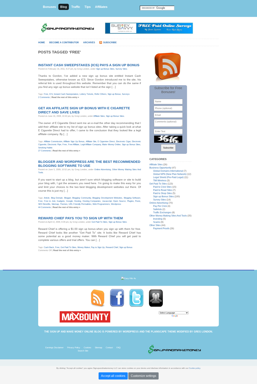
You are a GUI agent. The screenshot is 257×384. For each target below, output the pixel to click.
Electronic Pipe (54, 144)
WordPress (131, 331)
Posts (137, 201)
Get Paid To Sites (99, 222)
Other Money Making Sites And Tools (168, 215)
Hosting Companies (92, 201)
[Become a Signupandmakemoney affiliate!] (157, 298)
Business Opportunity (160, 167)
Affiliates (101, 6)
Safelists (157, 209)
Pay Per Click (160, 206)
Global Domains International (168, 171)
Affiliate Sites (99, 116)
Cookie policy (194, 368)
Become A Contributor (64, 42)
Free (46, 94)
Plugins (130, 201)
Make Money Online (111, 144)
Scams (156, 222)
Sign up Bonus (114, 94)
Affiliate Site (91, 141)
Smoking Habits (45, 147)
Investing (157, 219)
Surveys (126, 94)
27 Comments (44, 151)
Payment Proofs (161, 228)
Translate (183, 316)
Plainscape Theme (163, 331)
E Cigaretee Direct (106, 141)
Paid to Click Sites (162, 187)
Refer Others (100, 94)
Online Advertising (102, 169)
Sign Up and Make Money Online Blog (75, 331)
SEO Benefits (44, 204)
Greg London (203, 331)
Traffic (75, 6)
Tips (87, 6)
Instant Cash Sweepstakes (66, 94)
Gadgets (61, 201)
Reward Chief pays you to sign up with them (80, 218)
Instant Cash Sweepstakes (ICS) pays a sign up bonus (88, 65)
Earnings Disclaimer (54, 347)
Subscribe (110, 42)
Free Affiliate (73, 144)
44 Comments (44, 207)
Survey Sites (121, 69)
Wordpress (116, 204)
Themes (64, 204)
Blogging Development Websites (107, 198)
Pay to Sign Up (98, 247)
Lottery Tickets (86, 94)
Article (46, 198)
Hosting (77, 201)
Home (41, 42)
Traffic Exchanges (162, 212)
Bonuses (49, 6)
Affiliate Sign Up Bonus (73, 141)
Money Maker (84, 247)
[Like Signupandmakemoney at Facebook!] (119, 298)
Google (69, 201)
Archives (89, 42)
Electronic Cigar (123, 141)
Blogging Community (81, 198)
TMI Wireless (159, 180)
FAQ (118, 347)
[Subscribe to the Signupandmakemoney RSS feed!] (99, 298)
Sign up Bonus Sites (105, 69)
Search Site (83, 351)
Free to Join (50, 201)
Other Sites (155, 225)
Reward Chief (112, 247)
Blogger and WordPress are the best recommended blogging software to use (89, 164)
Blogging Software (132, 198)
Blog (63, 6)
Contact (109, 347)
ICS (51, 94)
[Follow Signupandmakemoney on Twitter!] (138, 298)
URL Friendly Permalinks (80, 204)
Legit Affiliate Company (91, 144)
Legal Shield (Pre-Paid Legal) (168, 177)
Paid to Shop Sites (162, 193)
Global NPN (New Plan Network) (169, 174)
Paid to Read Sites (162, 190)
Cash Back (49, 247)
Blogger (67, 198)
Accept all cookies (113, 375)
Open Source (119, 201)
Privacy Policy (73, 347)
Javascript (107, 201)
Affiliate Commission (53, 141)
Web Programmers (101, 204)
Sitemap (55, 204)
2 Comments (44, 97)
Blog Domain (57, 198)
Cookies (87, 347)
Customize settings (143, 375)
